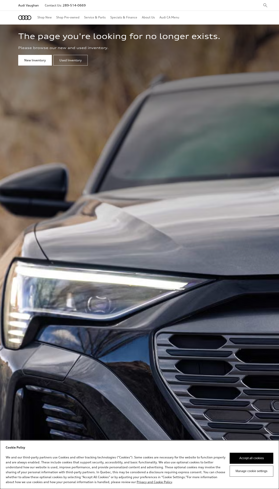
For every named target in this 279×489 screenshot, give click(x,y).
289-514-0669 (74, 5)
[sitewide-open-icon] (265, 5)
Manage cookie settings (251, 471)
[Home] (24, 17)
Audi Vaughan (28, 5)
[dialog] (139, 464)
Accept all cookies (251, 458)
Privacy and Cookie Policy (154, 482)
